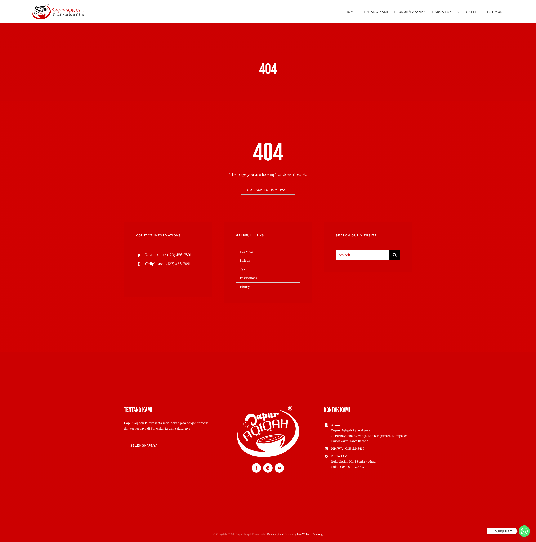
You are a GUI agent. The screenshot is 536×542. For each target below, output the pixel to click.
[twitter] (152, 278)
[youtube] (279, 468)
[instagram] (164, 278)
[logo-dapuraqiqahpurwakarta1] (58, 6)
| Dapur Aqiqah (274, 534)
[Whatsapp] (524, 531)
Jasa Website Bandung (310, 534)
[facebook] (141, 278)
